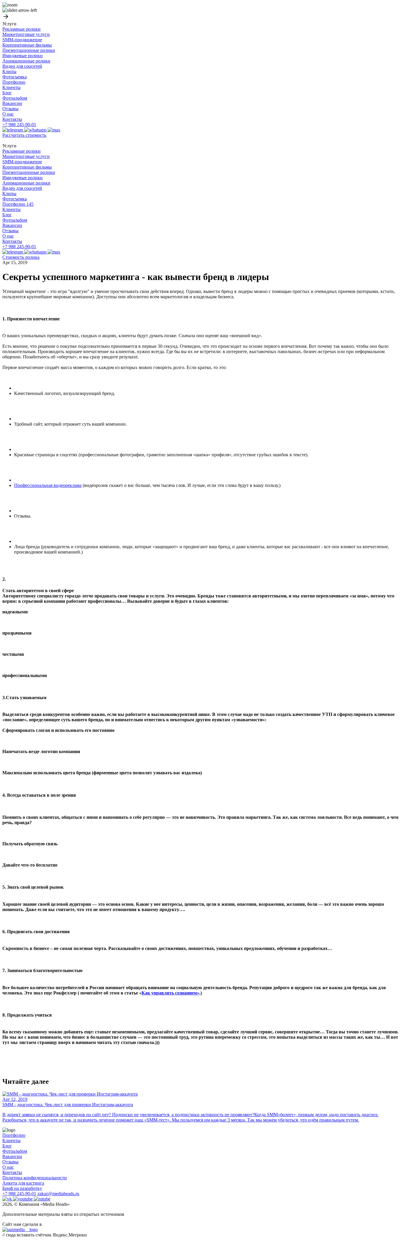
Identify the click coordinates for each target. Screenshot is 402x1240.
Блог (7, 92)
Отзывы (10, 108)
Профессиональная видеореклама (48, 485)
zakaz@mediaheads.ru (58, 1193)
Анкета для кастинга (23, 1182)
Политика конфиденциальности (34, 1177)
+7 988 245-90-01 (19, 124)
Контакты (12, 119)
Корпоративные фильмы (27, 44)
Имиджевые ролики (22, 55)
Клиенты (11, 87)
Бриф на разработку (22, 1188)
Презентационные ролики (28, 50)
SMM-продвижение (22, 39)
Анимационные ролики (26, 60)
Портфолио (13, 82)
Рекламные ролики (21, 29)
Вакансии (12, 103)
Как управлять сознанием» (170, 992)
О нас (8, 113)
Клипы (9, 71)
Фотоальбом (14, 98)
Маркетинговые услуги (26, 34)
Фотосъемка (14, 76)
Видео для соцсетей (22, 66)
